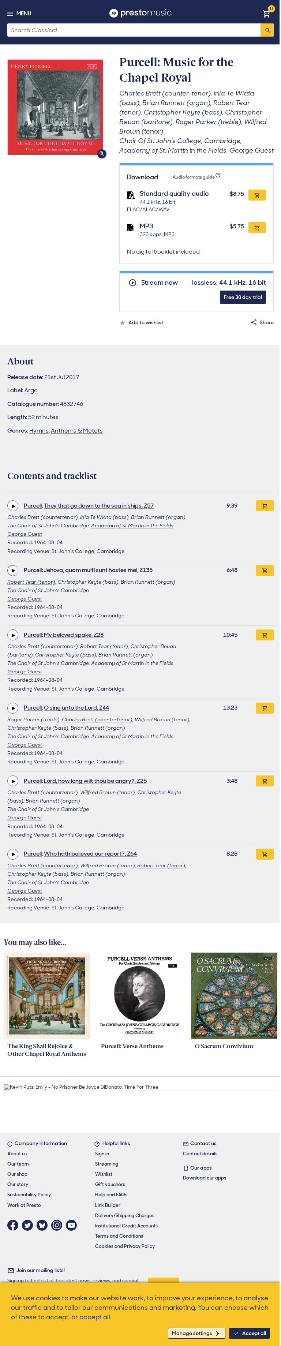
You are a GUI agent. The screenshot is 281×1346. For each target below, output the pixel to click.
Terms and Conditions (119, 1236)
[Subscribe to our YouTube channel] (73, 1225)
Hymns (39, 430)
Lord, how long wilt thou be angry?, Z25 (95, 781)
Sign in (102, 1154)
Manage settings (192, 1333)
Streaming (106, 1164)
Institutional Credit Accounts (126, 1226)
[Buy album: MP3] (257, 227)
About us (17, 1154)
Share (267, 322)
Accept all (254, 1333)
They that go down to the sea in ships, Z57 (99, 505)
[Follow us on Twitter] (29, 1225)
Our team (18, 1164)
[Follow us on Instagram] (58, 1225)
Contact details (200, 1154)
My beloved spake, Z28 (74, 635)
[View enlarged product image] (55, 107)
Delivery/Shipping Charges (124, 1215)
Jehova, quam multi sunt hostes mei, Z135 (98, 570)
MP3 (146, 226)
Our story (17, 1184)
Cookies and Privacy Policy (125, 1246)
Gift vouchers (110, 1184)
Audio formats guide (194, 177)
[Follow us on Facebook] (14, 1225)
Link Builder (107, 1205)
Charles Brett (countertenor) (42, 517)
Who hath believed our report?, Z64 (90, 853)
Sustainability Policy (29, 1195)
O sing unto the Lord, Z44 (76, 707)
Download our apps (204, 1178)
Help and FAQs (111, 1195)
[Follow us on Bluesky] (44, 1225)
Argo (31, 390)
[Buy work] (265, 505)
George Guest (24, 534)
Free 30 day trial (243, 297)
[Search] (267, 30)
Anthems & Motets (77, 430)
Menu (23, 13)
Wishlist (103, 1174)
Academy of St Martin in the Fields (132, 525)
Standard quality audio (174, 193)
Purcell (33, 505)
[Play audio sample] (12, 505)
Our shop (17, 1174)
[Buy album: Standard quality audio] (257, 195)
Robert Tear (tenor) (31, 582)
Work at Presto (24, 1205)
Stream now (159, 282)
